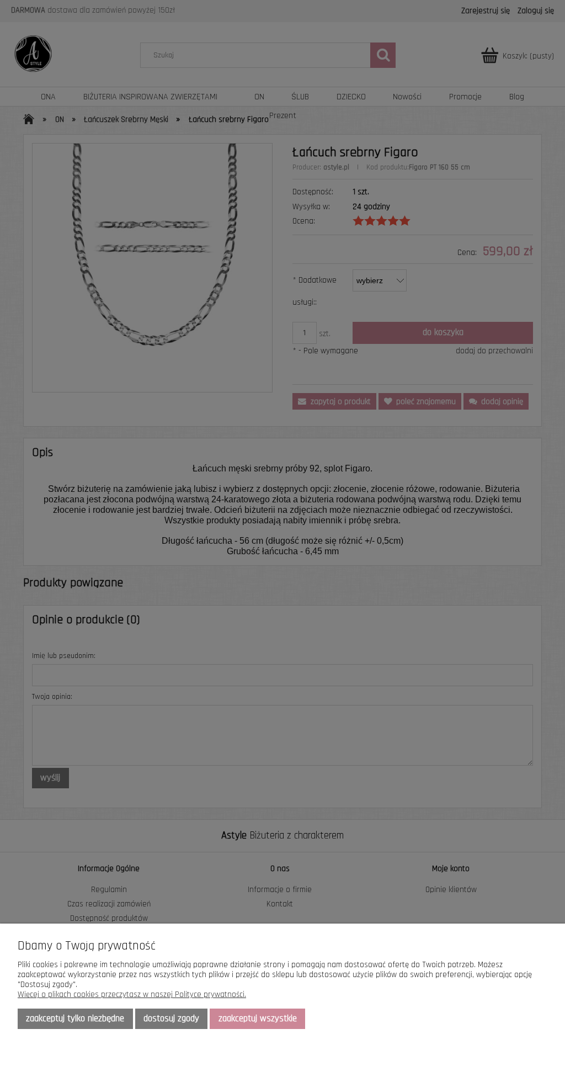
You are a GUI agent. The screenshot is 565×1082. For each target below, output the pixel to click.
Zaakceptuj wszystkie (257, 1018)
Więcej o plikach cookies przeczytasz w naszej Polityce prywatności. (132, 994)
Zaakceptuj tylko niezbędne (75, 1018)
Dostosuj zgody (171, 1018)
